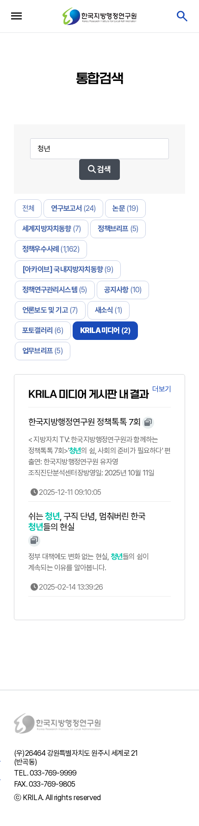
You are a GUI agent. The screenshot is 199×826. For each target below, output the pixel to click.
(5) (118, 228)
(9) (67, 269)
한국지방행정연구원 (99, 16)
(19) (125, 208)
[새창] (148, 423)
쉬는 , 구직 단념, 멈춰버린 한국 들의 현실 (86, 521)
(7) (51, 228)
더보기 (161, 389)
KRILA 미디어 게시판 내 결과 (88, 394)
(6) (42, 330)
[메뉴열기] (16, 16)
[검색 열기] (181, 16)
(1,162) (51, 249)
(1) (108, 310)
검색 (103, 169)
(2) (105, 330)
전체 (28, 208)
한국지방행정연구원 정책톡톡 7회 (84, 422)
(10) (123, 289)
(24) (73, 208)
